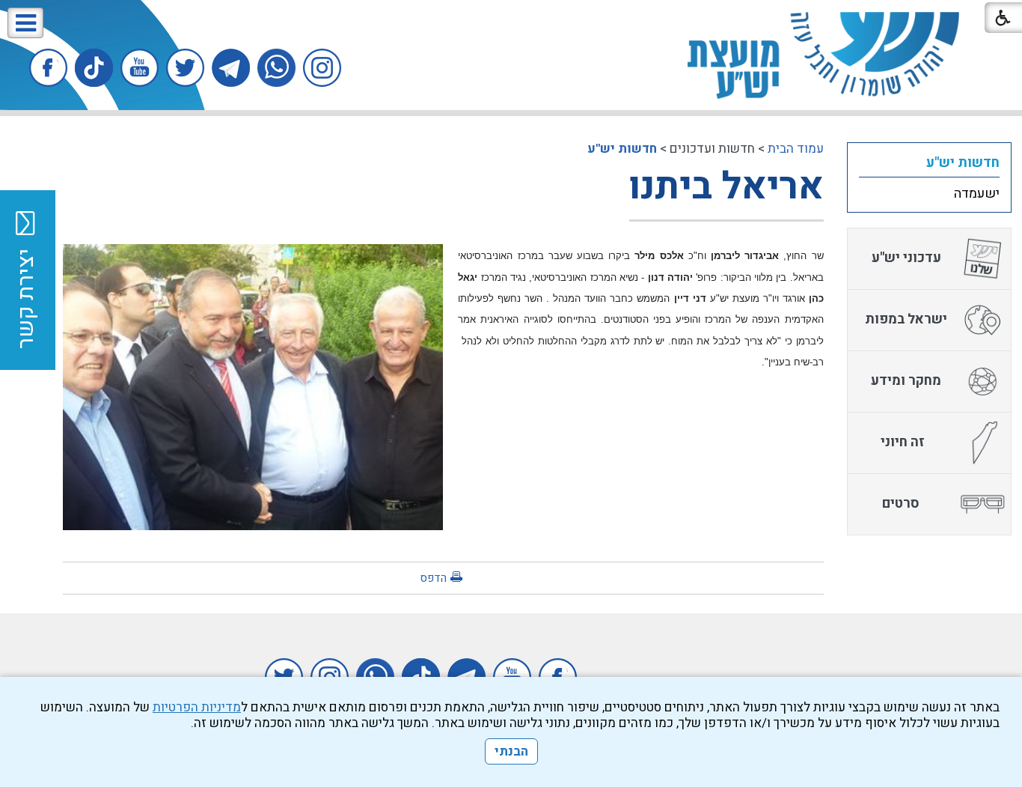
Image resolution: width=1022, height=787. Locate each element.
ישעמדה (977, 193)
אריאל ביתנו (726, 186)
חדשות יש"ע (622, 148)
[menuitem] (929, 162)
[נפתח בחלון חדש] (322, 68)
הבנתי (511, 751)
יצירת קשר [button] (26, 299)
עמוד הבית (796, 148)
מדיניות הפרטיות (197, 707)
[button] (25, 22)
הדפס (433, 578)
